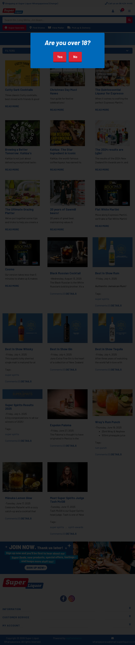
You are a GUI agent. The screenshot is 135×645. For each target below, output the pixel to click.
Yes (60, 57)
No (75, 57)
